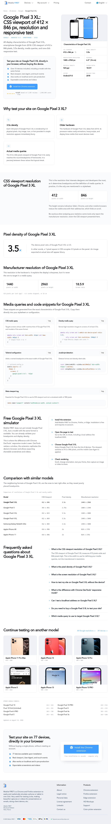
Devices (27, 3)
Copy (49, 321)
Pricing (56, 3)
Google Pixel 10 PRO (65, 705)
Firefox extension (90, 794)
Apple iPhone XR (9, 529)
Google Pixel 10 (9, 705)
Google (20, 11)
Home (5, 11)
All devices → (103, 631)
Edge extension (89, 798)
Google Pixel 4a (63, 711)
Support (86, 805)
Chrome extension (90, 790)
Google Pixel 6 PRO (10, 711)
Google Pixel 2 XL (10, 513)
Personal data (62, 798)
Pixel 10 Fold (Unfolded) (12, 708)
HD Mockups (88, 802)
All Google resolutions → (86, 631)
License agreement (64, 802)
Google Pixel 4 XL (10, 518)
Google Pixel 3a (63, 714)
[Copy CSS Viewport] (75, 52)
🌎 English (100, 3)
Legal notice (61, 794)
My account (42, 3)
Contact (88, 3)
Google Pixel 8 (63, 708)
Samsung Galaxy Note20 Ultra (14, 524)
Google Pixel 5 (9, 508)
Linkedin (60, 805)
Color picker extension (92, 809)
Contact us (61, 809)
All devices (12, 11)
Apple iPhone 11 (9, 535)
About (59, 790)
